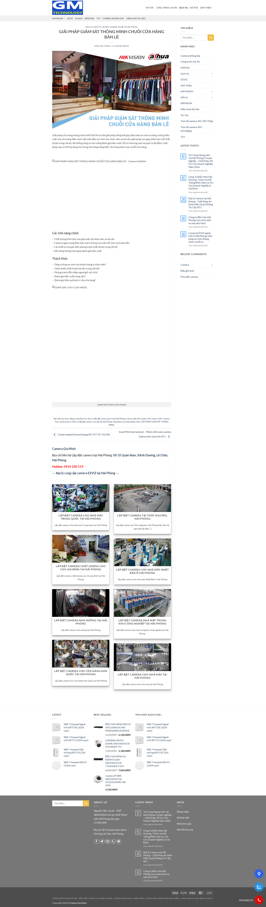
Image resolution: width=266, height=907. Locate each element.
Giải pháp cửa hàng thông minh (126, 421)
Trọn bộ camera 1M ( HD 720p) (197, 121)
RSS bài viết (183, 817)
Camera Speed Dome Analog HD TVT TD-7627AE (83, 434)
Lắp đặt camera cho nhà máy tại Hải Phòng (142, 676)
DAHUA (78, 18)
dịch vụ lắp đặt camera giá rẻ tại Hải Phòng (116, 27)
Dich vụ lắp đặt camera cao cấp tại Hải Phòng (92, 421)
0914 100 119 (73, 466)
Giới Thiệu (206, 7)
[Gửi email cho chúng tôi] (107, 841)
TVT (98, 18)
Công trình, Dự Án (166, 7)
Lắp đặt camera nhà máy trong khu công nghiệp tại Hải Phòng (142, 622)
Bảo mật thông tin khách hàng (96, 898)
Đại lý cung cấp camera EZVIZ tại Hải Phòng (85, 473)
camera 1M (145, 418)
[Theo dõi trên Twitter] (102, 841)
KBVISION (89, 18)
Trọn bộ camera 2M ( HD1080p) (191, 129)
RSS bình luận (184, 823)
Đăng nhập (183, 811)
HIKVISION (57, 18)
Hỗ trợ (194, 7)
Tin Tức (149, 7)
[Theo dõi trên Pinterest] (118, 841)
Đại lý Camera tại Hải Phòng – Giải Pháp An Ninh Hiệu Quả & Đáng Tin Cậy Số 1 (200, 203)
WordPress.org (185, 829)
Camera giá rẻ (65, 421)
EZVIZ (70, 18)
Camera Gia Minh (64, 448)
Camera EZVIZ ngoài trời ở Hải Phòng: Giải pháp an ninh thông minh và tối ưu (200, 237)
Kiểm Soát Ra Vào (135, 18)
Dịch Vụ (183, 7)
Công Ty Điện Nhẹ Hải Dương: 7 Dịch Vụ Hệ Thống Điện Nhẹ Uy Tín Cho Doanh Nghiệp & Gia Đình (200, 182)
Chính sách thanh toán (64, 898)
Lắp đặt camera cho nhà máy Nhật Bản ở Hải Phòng (142, 571)
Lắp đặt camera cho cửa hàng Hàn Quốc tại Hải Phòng (80, 673)
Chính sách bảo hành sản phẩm (162, 898)
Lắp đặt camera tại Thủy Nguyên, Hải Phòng (142, 517)
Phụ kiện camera (189, 276)
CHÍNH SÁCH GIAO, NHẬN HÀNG (129, 898)
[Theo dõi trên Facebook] (96, 841)
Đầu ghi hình (187, 270)
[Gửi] (211, 37)
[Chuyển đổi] (212, 73)
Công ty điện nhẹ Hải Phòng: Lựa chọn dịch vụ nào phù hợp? (199, 220)
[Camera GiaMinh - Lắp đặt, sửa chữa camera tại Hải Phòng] (67, 8)
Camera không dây (113, 18)
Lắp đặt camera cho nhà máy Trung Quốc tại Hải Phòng (81, 517)
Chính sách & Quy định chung (197, 898)
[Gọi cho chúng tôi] (113, 841)
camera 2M (156, 418)
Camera (185, 264)
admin (126, 46)
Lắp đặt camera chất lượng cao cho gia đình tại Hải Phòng (81, 568)
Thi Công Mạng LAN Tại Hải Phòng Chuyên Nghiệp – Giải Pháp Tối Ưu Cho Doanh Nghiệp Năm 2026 (200, 161)
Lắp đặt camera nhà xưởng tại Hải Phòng (80, 622)
